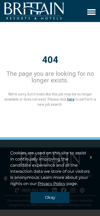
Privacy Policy (51, 183)
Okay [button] (50, 197)
